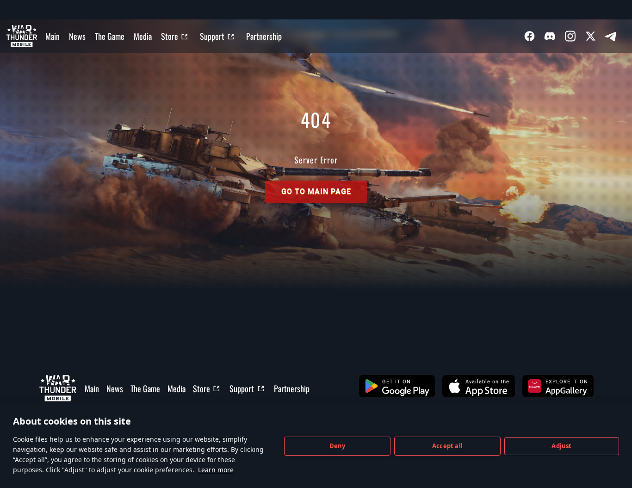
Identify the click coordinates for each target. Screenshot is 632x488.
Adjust (561, 446)
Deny (337, 446)
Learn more (216, 469)
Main (52, 36)
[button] (397, 386)
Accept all (447, 446)
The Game (109, 36)
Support (212, 36)
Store (169, 36)
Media (143, 36)
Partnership (264, 36)
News (77, 36)
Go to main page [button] (316, 191)
